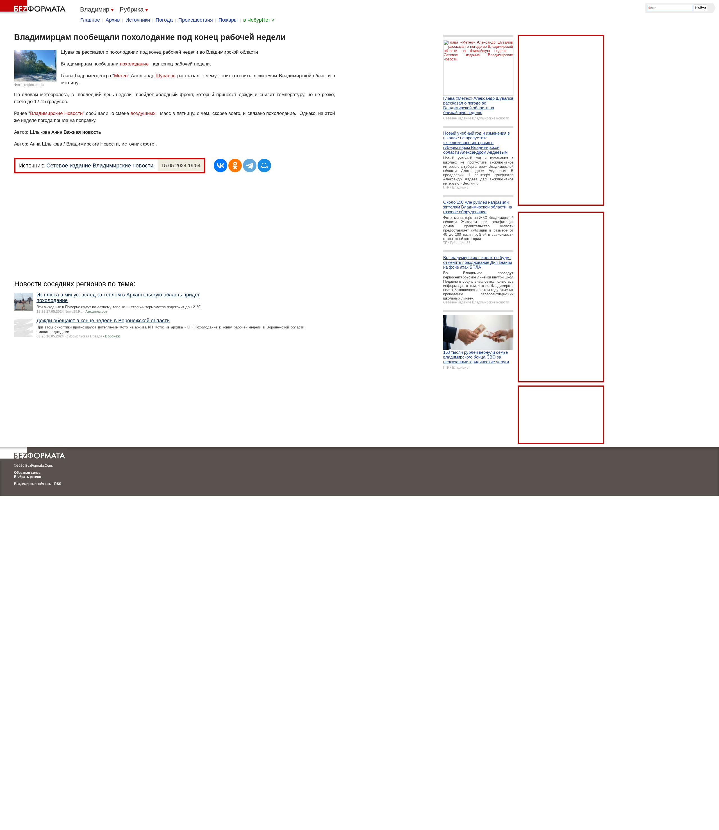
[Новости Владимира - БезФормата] (33, 7)
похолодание (134, 64)
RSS (57, 484)
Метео (121, 75)
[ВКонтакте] (220, 165)
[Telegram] (249, 165)
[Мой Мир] (264, 165)
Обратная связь (27, 473)
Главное (90, 20)
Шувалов (166, 75)
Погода (164, 20)
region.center (34, 85)
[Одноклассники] (235, 165)
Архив (113, 20)
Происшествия (195, 20)
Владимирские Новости (56, 113)
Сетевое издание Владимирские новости (99, 165)
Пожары (228, 20)
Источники (138, 20)
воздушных (143, 113)
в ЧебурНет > (259, 20)
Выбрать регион (27, 477)
